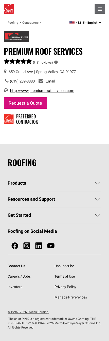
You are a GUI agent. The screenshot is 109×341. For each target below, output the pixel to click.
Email (50, 81)
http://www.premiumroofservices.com (42, 90)
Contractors (30, 22)
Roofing (13, 22)
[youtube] (51, 246)
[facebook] (15, 246)
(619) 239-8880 (22, 81)
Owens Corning (9, 9)
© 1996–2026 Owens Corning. (28, 312)
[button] (56, 62)
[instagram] (27, 246)
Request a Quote (25, 103)
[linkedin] (39, 246)
